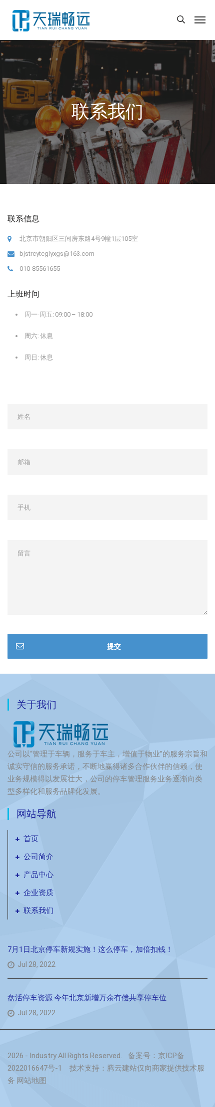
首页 (31, 838)
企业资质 (39, 892)
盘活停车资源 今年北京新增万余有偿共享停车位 (87, 997)
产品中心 (39, 874)
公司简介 (39, 856)
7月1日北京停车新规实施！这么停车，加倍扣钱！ (90, 949)
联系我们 (39, 910)
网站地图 (31, 1080)
